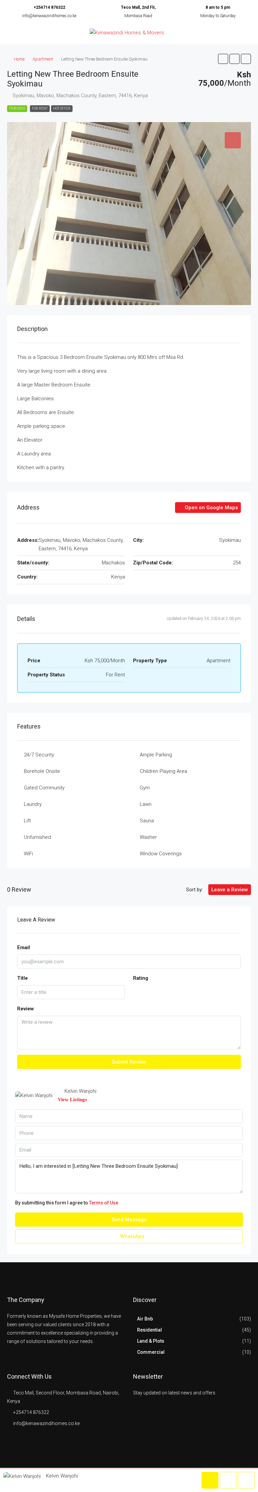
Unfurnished (37, 837)
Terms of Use (103, 1202)
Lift (27, 821)
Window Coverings (161, 854)
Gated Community (44, 788)
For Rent (40, 108)
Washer (148, 837)
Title (22, 978)
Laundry (33, 804)
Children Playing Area (163, 771)
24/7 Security (39, 755)
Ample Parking (156, 755)
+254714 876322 (49, 7)
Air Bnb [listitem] (145, 1318)
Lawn (146, 804)
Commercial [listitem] (151, 1352)
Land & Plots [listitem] (150, 1341)
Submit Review (129, 1062)
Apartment (43, 59)
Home (19, 59)
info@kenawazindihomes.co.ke (49, 15)
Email (23, 947)
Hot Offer (62, 108)
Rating (140, 978)
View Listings (72, 1099)
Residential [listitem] (149, 1330)
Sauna (147, 821)
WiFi (28, 854)
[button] (223, 59)
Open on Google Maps (210, 508)
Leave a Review (229, 890)
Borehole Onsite (42, 771)
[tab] (233, 140)
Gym (145, 788)
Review (25, 1009)
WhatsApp (131, 1236)
